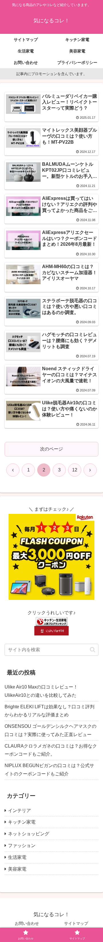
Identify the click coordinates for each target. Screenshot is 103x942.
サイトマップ (76, 923)
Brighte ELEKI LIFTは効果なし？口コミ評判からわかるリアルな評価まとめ (49, 710)
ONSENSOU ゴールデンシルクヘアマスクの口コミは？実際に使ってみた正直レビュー (50, 730)
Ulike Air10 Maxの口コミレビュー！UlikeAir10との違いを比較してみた (41, 691)
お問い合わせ (27, 923)
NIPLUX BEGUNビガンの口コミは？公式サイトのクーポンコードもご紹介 (49, 769)
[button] (93, 649)
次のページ (51, 448)
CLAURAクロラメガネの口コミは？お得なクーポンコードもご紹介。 (51, 750)
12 (74, 469)
